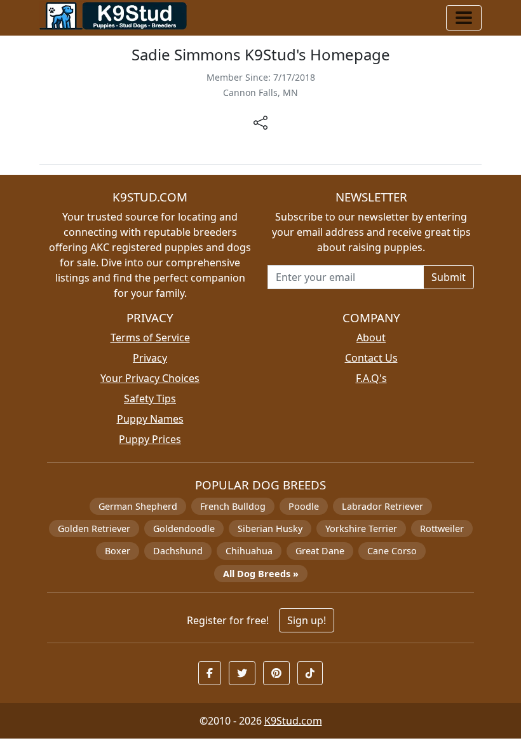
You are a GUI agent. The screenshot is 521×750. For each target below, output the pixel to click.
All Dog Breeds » (261, 574)
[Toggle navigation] (464, 18)
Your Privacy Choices (150, 378)
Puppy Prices (150, 439)
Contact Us (371, 358)
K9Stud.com (293, 721)
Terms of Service (150, 337)
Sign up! (306, 620)
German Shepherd (137, 506)
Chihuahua (249, 551)
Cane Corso (392, 551)
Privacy (150, 358)
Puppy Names (150, 419)
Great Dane (319, 551)
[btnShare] (260, 121)
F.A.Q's (371, 378)
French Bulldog (233, 506)
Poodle (303, 506)
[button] (209, 673)
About (371, 337)
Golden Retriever (94, 528)
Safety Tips (150, 399)
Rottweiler (442, 528)
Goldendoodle (184, 528)
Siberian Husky (270, 528)
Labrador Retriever (382, 506)
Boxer (117, 551)
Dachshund (178, 551)
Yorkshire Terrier (361, 528)
